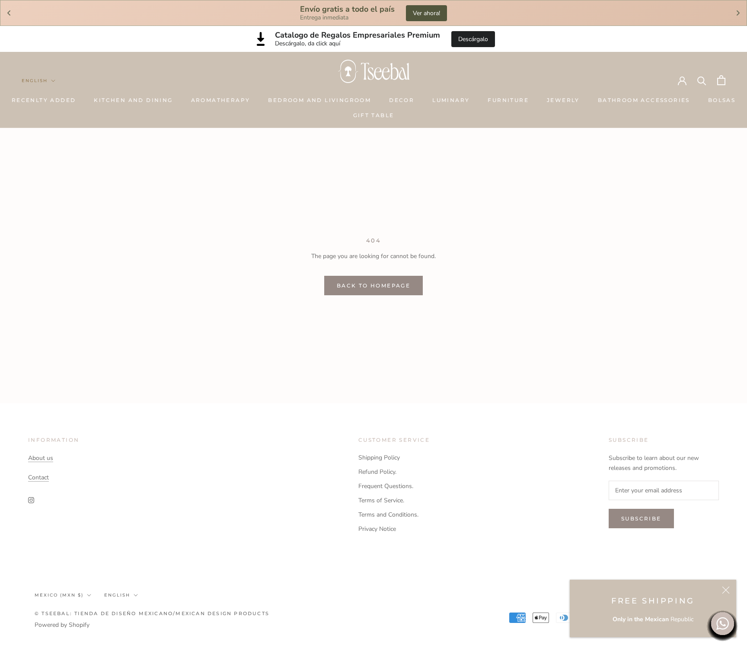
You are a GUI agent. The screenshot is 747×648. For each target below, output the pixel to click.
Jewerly (563, 100)
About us (40, 458)
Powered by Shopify (62, 625)
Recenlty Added (44, 100)
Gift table (373, 115)
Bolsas (721, 100)
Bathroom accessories (644, 100)
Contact (38, 477)
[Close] (726, 590)
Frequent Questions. (385, 486)
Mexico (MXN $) (59, 595)
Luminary (450, 100)
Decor (401, 100)
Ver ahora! (426, 13)
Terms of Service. (381, 500)
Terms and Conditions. (388, 515)
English (35, 80)
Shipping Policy (379, 457)
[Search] (701, 80)
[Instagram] (31, 500)
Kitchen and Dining (133, 100)
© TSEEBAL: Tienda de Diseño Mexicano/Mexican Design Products (152, 613)
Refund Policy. (377, 472)
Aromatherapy (220, 100)
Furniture (508, 100)
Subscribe (641, 518)
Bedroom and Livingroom (319, 100)
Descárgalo (473, 39)
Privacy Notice (377, 529)
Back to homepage (373, 285)
